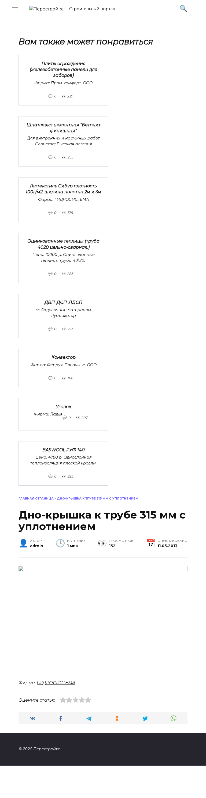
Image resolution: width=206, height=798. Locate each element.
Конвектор (64, 357)
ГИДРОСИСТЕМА (56, 682)
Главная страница (36, 498)
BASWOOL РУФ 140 (63, 449)
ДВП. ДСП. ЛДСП (63, 302)
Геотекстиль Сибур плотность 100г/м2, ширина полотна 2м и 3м (63, 188)
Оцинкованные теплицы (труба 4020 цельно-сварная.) (63, 244)
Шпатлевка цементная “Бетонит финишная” (64, 127)
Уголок (63, 406)
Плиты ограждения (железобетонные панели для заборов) (63, 69)
